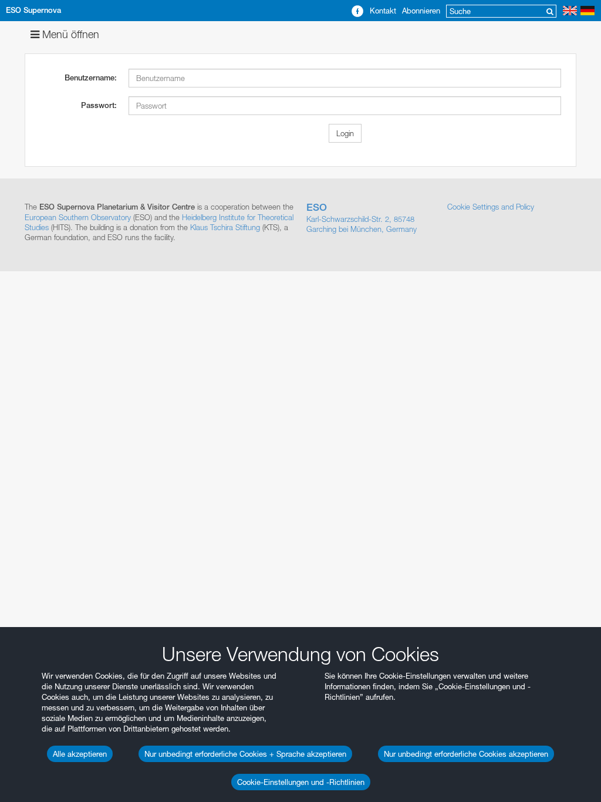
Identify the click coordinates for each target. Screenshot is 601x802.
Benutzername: (91, 77)
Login (345, 133)
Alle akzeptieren (80, 754)
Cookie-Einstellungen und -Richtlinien (300, 782)
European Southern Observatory (78, 217)
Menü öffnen (69, 34)
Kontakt (383, 10)
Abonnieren (421, 10)
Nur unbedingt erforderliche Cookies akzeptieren (466, 754)
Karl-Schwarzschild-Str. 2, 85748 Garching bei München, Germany (361, 218)
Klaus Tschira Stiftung (225, 227)
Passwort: (99, 105)
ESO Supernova (33, 10)
